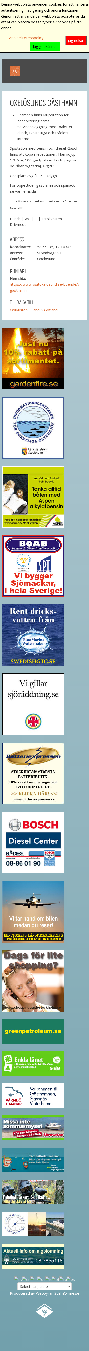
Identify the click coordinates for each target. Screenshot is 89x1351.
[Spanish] (71, 1278)
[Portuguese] (55, 1278)
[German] (41, 1278)
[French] (33, 1278)
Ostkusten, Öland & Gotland (34, 309)
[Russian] (63, 1278)
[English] (26, 1278)
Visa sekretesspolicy (26, 37)
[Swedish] (18, 1278)
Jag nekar (76, 40)
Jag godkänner (45, 46)
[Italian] (48, 1278)
